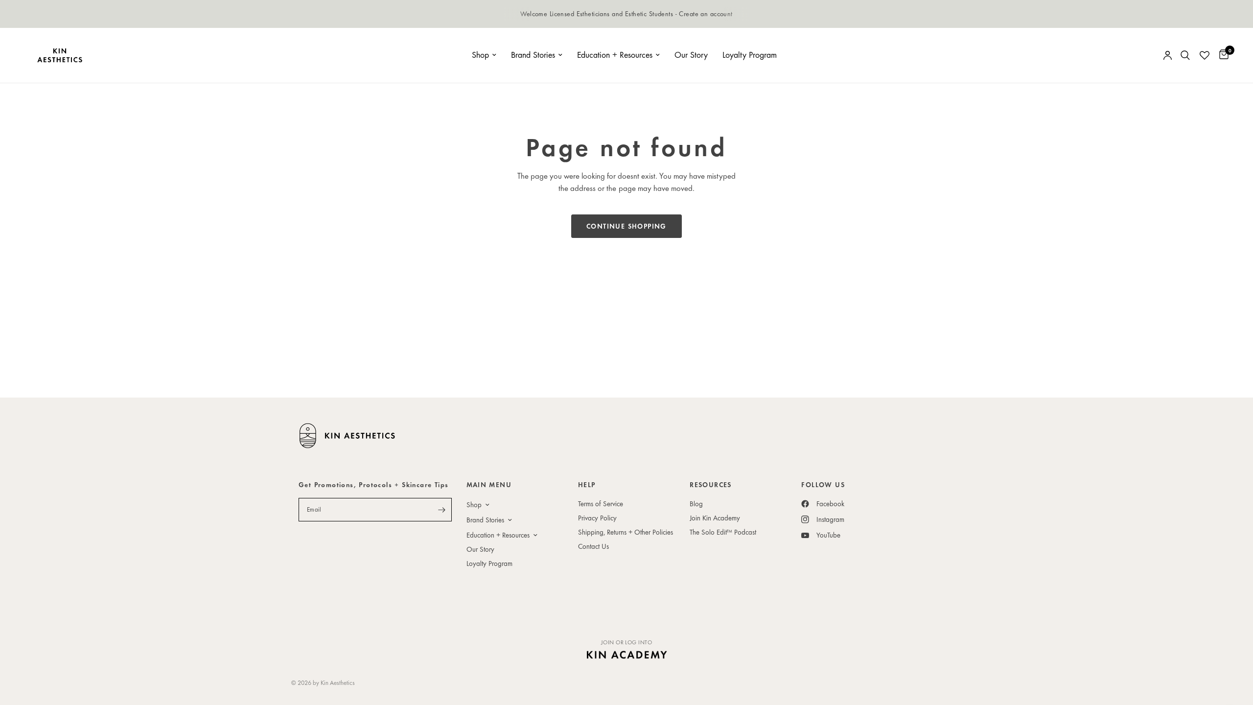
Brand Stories (533, 54)
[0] (1221, 55)
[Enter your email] (442, 509)
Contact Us (593, 546)
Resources (711, 484)
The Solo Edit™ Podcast (723, 532)
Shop (480, 54)
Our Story (691, 54)
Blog (696, 503)
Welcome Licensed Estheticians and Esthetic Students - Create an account (626, 13)
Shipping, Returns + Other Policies (625, 532)
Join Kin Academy (715, 517)
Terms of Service (600, 503)
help (587, 484)
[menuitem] (484, 55)
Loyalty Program (749, 54)
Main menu (489, 484)
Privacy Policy (597, 517)
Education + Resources (614, 54)
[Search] (1185, 55)
